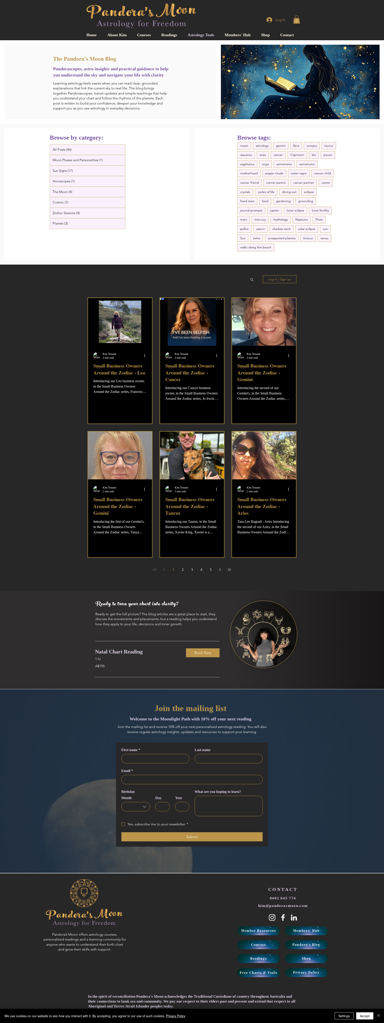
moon (244, 146)
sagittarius (247, 164)
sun (325, 229)
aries (263, 155)
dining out (289, 192)
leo (314, 155)
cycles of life (266, 192)
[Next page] (220, 570)
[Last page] (229, 570)
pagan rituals (274, 173)
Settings (344, 1016)
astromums (307, 164)
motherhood (249, 173)
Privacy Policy (175, 1016)
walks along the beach (255, 247)
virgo (265, 164)
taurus (328, 146)
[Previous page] (164, 570)
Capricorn (297, 155)
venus (324, 238)
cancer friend (249, 183)
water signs (299, 173)
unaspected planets (282, 238)
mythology (280, 219)
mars (243, 219)
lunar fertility (320, 210)
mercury (260, 219)
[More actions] (146, 355)
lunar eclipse (295, 210)
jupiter (274, 210)
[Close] (378, 1015)
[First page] (155, 570)
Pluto (319, 219)
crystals (245, 192)
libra (296, 146)
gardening (283, 201)
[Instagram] (272, 917)
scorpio (312, 146)
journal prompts (251, 210)
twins (256, 238)
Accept (365, 1016)
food (265, 201)
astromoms (284, 164)
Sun (243, 238)
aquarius (246, 155)
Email (127, 771)
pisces (328, 155)
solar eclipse (306, 229)
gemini (281, 146)
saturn (260, 229)
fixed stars (247, 201)
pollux (244, 229)
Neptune (301, 219)
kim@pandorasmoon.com (283, 906)
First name (130, 750)
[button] (296, 19)
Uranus (308, 238)
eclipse (309, 192)
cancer (278, 155)
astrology (262, 146)
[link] (137, 651)
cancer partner (303, 183)
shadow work (281, 229)
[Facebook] (283, 917)
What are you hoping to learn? (218, 792)
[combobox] (135, 806)
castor (326, 183)
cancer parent (276, 183)
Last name (202, 750)
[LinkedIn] (294, 917)
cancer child (322, 173)
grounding (305, 201)
